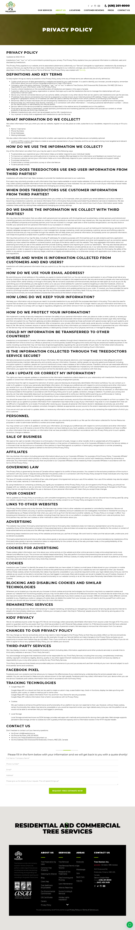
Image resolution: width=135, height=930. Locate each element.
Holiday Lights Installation (64, 898)
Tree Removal (64, 862)
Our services (45, 10)
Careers (44, 901)
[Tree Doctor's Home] (10, 7)
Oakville (79, 881)
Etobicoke (80, 862)
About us (60, 10)
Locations (74, 10)
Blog (43, 878)
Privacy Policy (46, 905)
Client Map (45, 881)
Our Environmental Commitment (48, 892)
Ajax (77, 866)
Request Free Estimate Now (67, 791)
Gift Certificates (47, 897)
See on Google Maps (101, 878)
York (78, 873)
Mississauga (80, 869)
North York (80, 877)
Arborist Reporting (66, 887)
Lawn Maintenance (65, 884)
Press (111, 10)
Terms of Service (89, 910)
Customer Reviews (94, 10)
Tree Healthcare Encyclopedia (47, 886)
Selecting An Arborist (49, 874)
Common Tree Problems (46, 869)
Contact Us (124, 10)
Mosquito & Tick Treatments (64, 873)
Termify (82, 70)
